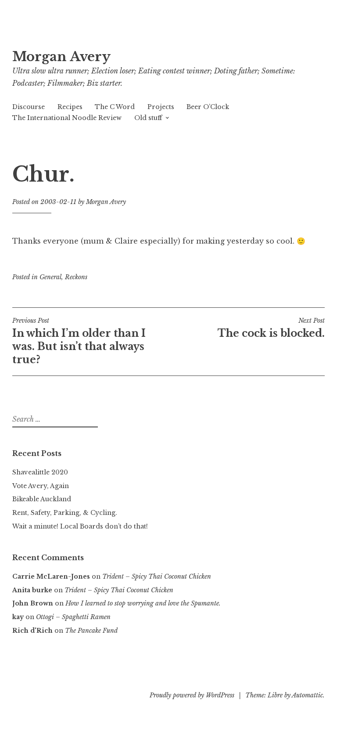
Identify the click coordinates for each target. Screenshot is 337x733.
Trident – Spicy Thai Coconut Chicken (156, 576)
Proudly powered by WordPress (192, 695)
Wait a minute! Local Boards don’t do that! (80, 526)
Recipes (69, 107)
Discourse (28, 107)
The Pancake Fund (91, 631)
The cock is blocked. (271, 328)
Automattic (307, 695)
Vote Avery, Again (40, 486)
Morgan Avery (61, 57)
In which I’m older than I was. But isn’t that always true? (79, 341)
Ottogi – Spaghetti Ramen (73, 617)
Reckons (76, 277)
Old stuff (148, 118)
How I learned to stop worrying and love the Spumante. (143, 603)
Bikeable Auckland (41, 499)
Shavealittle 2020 (40, 472)
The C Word (115, 107)
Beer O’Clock (207, 107)
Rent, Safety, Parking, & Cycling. (64, 513)
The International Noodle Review (67, 118)
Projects (160, 107)
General (50, 277)
